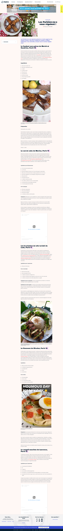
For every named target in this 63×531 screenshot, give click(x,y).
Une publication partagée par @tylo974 (30, 512)
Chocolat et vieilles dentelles (36, 158)
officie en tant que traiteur (45, 254)
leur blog (38, 54)
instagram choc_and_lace (26, 160)
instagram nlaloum (24, 356)
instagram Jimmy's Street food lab (28, 255)
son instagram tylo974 (32, 459)
